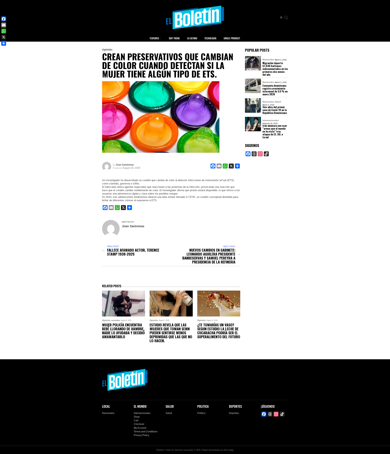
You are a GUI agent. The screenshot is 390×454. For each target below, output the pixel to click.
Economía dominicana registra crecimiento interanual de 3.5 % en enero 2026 (275, 90)
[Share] (4, 43)
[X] (4, 37)
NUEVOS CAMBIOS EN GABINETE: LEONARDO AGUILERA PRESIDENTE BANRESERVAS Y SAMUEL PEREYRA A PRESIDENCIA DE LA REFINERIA (208, 256)
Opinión (107, 49)
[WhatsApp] (4, 31)
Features (154, 38)
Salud (278, 102)
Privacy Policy (141, 435)
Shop (137, 416)
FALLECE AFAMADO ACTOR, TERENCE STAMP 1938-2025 (133, 252)
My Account (140, 428)
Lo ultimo (192, 38)
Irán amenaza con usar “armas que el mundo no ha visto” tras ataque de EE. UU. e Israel (274, 131)
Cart (136, 420)
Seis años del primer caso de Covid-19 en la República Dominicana (274, 110)
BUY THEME (174, 38)
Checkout (139, 424)
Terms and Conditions (145, 431)
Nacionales (268, 59)
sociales (115, 320)
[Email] (4, 25)
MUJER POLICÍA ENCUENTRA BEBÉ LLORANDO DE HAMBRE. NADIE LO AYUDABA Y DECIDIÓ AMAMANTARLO (123, 331)
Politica (201, 413)
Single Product (232, 38)
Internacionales (270, 120)
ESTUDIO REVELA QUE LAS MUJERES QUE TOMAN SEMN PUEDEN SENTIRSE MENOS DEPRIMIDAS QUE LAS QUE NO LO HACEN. (171, 333)
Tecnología (210, 38)
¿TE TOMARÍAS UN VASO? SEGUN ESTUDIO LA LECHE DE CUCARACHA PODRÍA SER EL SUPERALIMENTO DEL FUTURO (218, 331)
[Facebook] (4, 19)
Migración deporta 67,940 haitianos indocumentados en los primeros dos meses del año (275, 69)
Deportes (234, 413)
